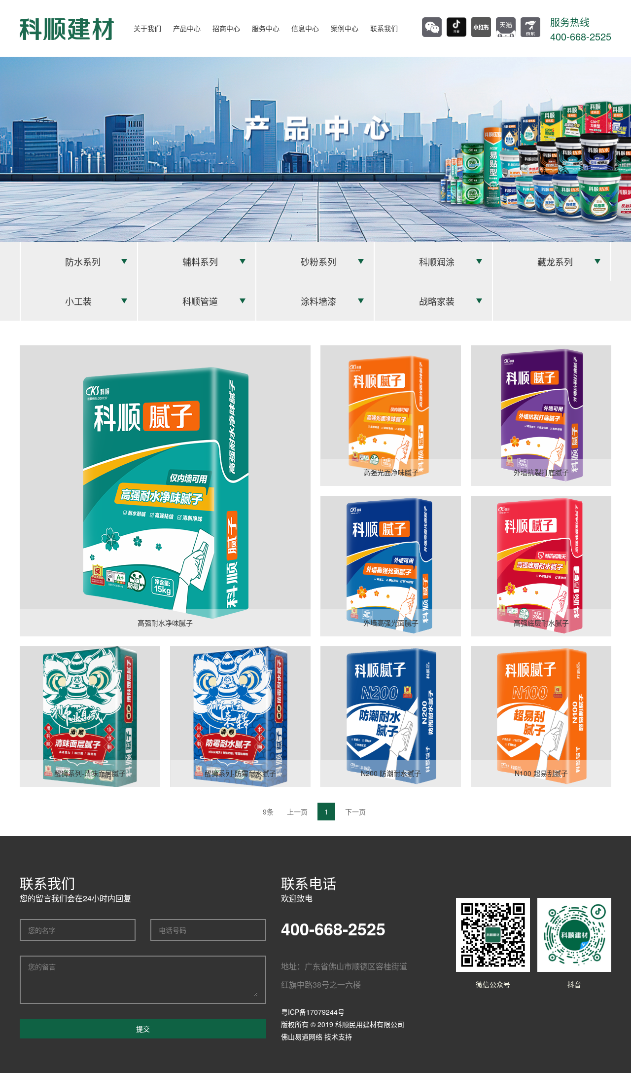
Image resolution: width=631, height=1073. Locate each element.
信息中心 (305, 28)
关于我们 (147, 28)
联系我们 (384, 28)
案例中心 (344, 28)
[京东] (530, 27)
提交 (143, 1029)
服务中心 (266, 28)
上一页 (297, 811)
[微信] (432, 27)
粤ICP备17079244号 (313, 1012)
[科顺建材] (67, 28)
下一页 (355, 811)
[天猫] (506, 27)
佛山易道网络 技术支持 (316, 1036)
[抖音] (456, 27)
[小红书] (481, 27)
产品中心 (187, 28)
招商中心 (226, 28)
